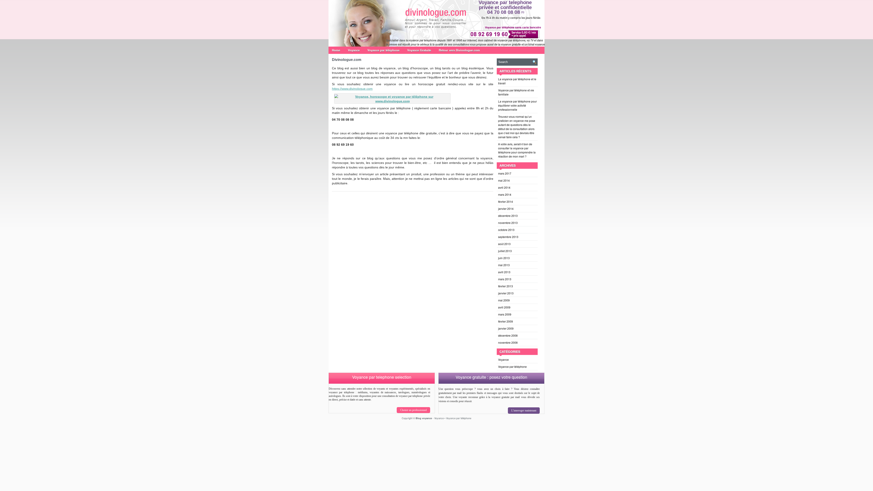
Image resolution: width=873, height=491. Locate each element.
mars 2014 (504, 194)
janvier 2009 (506, 328)
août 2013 (504, 244)
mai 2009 (504, 300)
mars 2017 (504, 173)
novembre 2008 (508, 342)
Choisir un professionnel (413, 410)
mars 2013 (504, 279)
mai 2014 (504, 180)
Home (336, 50)
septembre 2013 (508, 237)
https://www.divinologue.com (352, 88)
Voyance (354, 50)
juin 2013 (504, 258)
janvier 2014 (506, 208)
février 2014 (505, 201)
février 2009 (505, 321)
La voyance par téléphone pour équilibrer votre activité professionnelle (517, 105)
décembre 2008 (508, 335)
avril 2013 (504, 272)
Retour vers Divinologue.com (459, 50)
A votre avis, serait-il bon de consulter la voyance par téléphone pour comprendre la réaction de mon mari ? (517, 150)
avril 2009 (504, 307)
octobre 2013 (506, 230)
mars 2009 (504, 314)
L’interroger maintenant (523, 410)
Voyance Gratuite (419, 50)
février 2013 (505, 286)
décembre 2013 (508, 216)
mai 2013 (504, 265)
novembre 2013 (508, 223)
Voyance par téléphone (383, 50)
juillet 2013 (505, 251)
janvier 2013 (506, 293)
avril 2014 (504, 187)
